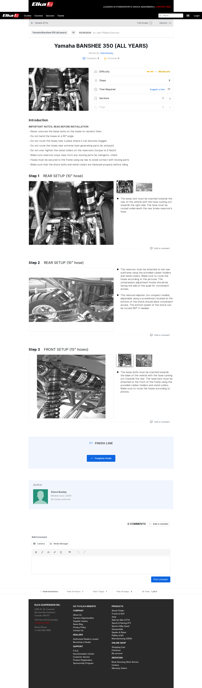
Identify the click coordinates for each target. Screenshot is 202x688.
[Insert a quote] (70, 552)
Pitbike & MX (117, 635)
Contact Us (78, 630)
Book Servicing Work (121, 662)
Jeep (114, 617)
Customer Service (81, 657)
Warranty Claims (119, 668)
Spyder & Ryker (119, 632)
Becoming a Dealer (82, 642)
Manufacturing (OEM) (122, 638)
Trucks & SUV (118, 613)
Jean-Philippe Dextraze (107, 32)
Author (37, 484)
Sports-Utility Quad (120, 626)
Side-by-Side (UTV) (121, 620)
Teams (60, 15)
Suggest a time (157, 89)
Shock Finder (118, 610)
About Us (77, 615)
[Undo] (78, 552)
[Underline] (61, 552)
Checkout (116, 650)
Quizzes (50, 15)
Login (197, 15)
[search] (160, 15)
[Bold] (36, 552)
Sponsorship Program (83, 663)
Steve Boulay (106, 53)
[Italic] (42, 552)
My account (117, 653)
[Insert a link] (55, 552)
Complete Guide (102, 458)
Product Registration (82, 660)
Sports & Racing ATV (121, 623)
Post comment (161, 579)
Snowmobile (117, 629)
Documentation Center (83, 654)
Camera (41, 543)
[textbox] (101, 565)
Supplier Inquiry (80, 621)
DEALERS (78, 635)
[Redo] (85, 552)
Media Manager (60, 543)
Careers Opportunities (83, 618)
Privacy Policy (79, 627)
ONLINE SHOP (119, 643)
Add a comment (162, 248)
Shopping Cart (118, 647)
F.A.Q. (76, 650)
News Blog (78, 624)
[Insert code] (48, 552)
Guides (27, 15)
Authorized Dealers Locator (86, 639)
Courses (38, 15)
